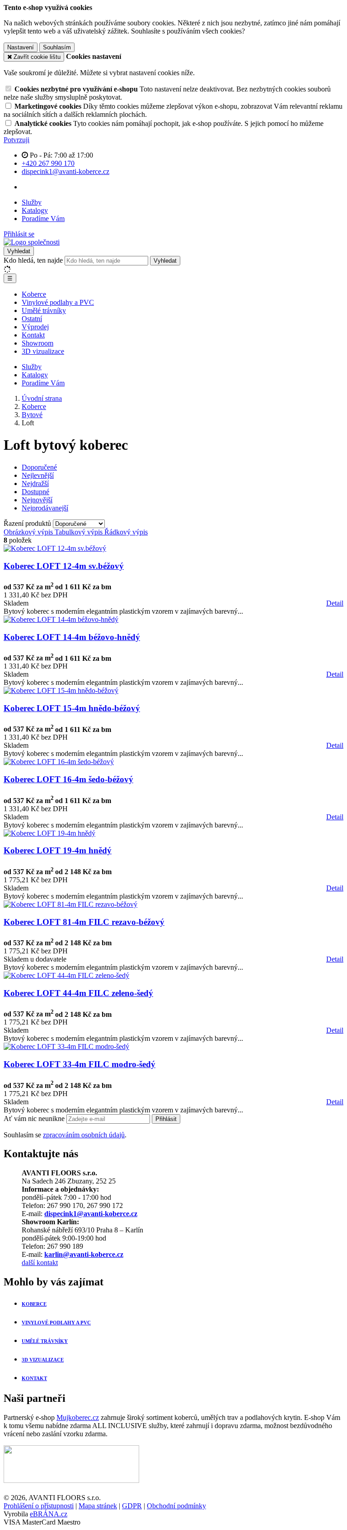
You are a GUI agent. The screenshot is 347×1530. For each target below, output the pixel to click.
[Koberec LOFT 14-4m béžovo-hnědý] (61, 619)
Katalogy (35, 210)
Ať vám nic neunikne (35, 1118)
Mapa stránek (98, 1506)
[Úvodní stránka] (32, 242)
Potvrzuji (16, 140)
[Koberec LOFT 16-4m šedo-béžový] (59, 761)
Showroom (37, 343)
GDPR (132, 1506)
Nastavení (20, 47)
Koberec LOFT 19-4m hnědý (58, 850)
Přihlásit (166, 1119)
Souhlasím (57, 47)
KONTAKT (34, 1378)
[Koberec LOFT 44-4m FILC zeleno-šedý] (66, 975)
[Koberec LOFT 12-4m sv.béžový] (55, 548)
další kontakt (40, 1262)
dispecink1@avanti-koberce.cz (90, 1213)
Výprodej (35, 327)
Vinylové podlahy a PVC (58, 302)
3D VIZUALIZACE (43, 1359)
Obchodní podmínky (176, 1506)
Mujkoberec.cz (77, 1417)
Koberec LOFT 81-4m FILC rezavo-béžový (84, 922)
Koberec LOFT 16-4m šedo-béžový (68, 779)
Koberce (34, 294)
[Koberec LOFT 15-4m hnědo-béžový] (61, 690)
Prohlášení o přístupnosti (39, 1506)
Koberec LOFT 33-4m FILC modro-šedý (79, 1064)
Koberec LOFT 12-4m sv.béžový (64, 566)
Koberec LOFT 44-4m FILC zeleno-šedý (78, 993)
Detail (334, 603)
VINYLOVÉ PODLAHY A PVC (56, 1322)
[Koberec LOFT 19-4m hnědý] (49, 833)
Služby (32, 202)
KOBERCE (34, 1304)
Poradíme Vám (43, 218)
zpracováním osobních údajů (84, 1135)
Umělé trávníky (44, 310)
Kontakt (33, 335)
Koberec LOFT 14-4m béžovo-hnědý (72, 637)
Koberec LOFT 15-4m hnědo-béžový (72, 708)
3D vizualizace (43, 351)
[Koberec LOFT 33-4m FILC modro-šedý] (66, 1046)
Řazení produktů (28, 523)
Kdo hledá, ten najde (33, 260)
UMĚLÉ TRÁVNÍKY (45, 1341)
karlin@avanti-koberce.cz (83, 1254)
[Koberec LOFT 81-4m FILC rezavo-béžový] (70, 904)
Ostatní (32, 318)
